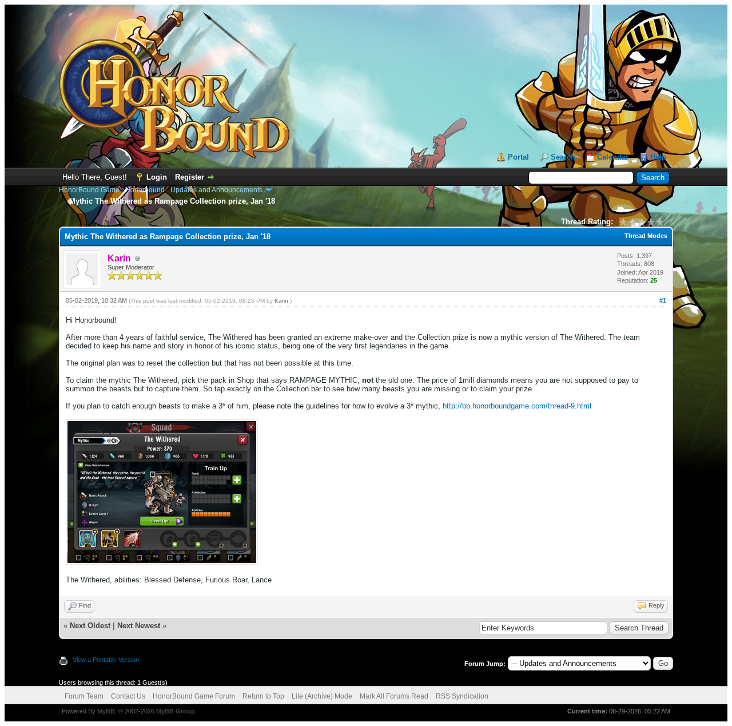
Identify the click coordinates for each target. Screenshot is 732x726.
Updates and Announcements (216, 190)
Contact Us (128, 696)
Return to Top (263, 696)
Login (156, 177)
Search (563, 157)
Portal (518, 157)
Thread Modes (645, 235)
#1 (662, 300)
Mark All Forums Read (394, 696)
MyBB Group (175, 711)
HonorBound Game (89, 190)
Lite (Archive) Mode (322, 696)
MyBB (106, 711)
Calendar (612, 157)
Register (189, 177)
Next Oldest (90, 625)
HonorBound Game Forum (194, 696)
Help (658, 157)
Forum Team (84, 696)
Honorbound (145, 190)
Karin (281, 300)
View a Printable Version (106, 659)
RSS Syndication (462, 696)
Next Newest (138, 625)
